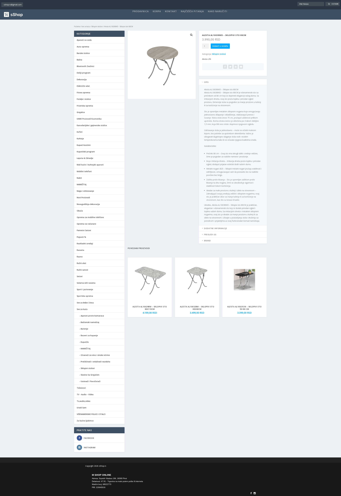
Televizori (81, 388)
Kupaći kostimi (84, 145)
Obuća (80, 210)
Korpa (157, 11)
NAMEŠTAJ (81, 184)
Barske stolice (83, 53)
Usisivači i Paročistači (90, 381)
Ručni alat (81, 263)
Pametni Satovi (84, 230)
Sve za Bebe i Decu (85, 302)
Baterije (84, 329)
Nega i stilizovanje (85, 191)
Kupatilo (85, 342)
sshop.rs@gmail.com (13, 4)
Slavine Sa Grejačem (90, 375)
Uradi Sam (81, 407)
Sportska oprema (85, 296)
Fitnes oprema (83, 92)
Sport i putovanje (85, 289)
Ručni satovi (82, 270)
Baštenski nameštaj (90, 322)
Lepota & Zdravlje (85, 158)
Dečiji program (83, 73)
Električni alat (83, 86)
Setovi (79, 276)
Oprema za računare (86, 224)
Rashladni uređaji (85, 243)
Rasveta (80, 250)
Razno (80, 256)
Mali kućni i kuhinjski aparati (90, 164)
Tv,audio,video (83, 401)
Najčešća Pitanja (192, 11)
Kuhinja (80, 138)
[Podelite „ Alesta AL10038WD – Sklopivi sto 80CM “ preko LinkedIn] (236, 67)
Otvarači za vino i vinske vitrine (95, 355)
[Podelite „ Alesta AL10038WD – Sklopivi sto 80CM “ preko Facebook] (225, 67)
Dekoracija (82, 79)
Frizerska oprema (85, 105)
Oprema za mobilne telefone (90, 217)
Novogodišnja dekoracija (88, 204)
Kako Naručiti (217, 11)
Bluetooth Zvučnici (85, 66)
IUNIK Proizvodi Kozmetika (89, 119)
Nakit (79, 178)
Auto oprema (83, 46)
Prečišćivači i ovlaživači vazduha (95, 361)
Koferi (79, 132)
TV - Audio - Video (85, 394)
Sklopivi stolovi (97, 26)
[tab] (233, 82)
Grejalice (81, 112)
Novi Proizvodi (83, 197)
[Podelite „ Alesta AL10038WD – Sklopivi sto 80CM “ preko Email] (241, 67)
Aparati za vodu (84, 40)
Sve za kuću (86, 26)
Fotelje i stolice (84, 99)
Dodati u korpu (220, 46)
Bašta (79, 59)
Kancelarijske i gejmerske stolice (92, 125)
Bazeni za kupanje (89, 335)
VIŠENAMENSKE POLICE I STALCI (91, 414)
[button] (191, 35)
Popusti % (81, 237)
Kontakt (171, 11)
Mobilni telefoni (84, 171)
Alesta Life (206, 59)
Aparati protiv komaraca (92, 315)
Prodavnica (140, 11)
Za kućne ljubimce (85, 420)
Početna (77, 26)
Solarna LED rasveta (86, 283)
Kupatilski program (86, 151)
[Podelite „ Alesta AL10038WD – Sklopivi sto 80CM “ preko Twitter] (230, 67)
